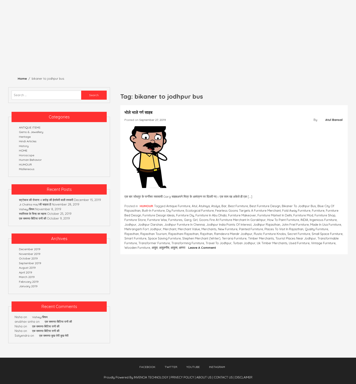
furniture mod (303, 215)
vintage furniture (323, 243)
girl (195, 220)
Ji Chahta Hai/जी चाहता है (35, 204)
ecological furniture (200, 210)
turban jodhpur (244, 243)
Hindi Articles (195, 56)
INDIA (304, 220)
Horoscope (226, 56)
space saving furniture (164, 238)
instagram (217, 367)
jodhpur (130, 224)
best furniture (238, 206)
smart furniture (135, 238)
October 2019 (28, 258)
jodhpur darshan (150, 224)
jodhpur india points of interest (229, 224)
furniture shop (325, 215)
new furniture (228, 229)
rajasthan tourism (153, 234)
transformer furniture (154, 243)
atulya (215, 206)
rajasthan (131, 234)
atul (194, 206)
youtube (193, 367)
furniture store (135, 220)
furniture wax (157, 220)
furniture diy (185, 215)
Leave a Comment (202, 248)
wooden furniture (137, 248)
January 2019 (28, 286)
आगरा (182, 248)
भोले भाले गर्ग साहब (138, 112)
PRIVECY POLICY (183, 377)
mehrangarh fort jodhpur (143, 229)
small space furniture (327, 234)
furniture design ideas (159, 215)
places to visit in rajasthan (284, 229)
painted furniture (251, 229)
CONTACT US (224, 377)
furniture (318, 210)
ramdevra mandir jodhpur (233, 234)
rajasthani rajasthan (183, 234)
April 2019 (25, 272)
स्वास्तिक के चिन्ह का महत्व (32, 214)
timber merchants (261, 238)
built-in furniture (153, 210)
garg (187, 220)
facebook (147, 367)
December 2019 (29, 249)
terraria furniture (234, 238)
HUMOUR (167, 56)
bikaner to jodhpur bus (299, 206)
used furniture (299, 243)
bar (224, 206)
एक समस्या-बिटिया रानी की (32, 218)
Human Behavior (97, 56)
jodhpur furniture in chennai (184, 224)
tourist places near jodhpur (295, 238)
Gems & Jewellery (136, 56)
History (35, 56)
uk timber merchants (272, 243)
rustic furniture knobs (270, 234)
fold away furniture (296, 210)
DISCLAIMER (243, 377)
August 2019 (27, 268)
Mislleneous (256, 56)
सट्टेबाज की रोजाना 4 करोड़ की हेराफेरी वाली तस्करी (46, 200)
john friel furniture (295, 224)
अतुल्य (174, 248)
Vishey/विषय (26, 209)
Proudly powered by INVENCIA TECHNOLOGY (136, 377)
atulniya (204, 206)
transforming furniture (187, 243)
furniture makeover (242, 215)
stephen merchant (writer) (201, 238)
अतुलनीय (164, 248)
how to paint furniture (283, 220)
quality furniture (316, 229)
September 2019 (30, 263)
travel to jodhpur (219, 243)
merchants (209, 229)
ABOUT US (204, 377)
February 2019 (29, 282)
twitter (171, 367)
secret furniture (298, 234)
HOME (23, 150)
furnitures (175, 220)
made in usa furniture (325, 224)
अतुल (155, 248)
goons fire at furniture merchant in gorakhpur (232, 220)
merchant (169, 229)
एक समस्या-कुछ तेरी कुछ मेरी (53, 335)
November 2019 (29, 254)
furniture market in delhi (275, 215)
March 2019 (27, 277)
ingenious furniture (323, 220)
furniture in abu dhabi (211, 215)
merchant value (189, 229)
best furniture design (264, 206)
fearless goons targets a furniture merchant (248, 210)
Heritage (12, 56)
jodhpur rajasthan (266, 224)
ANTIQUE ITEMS (62, 56)
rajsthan (206, 234)
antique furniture (178, 206)
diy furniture (175, 210)
